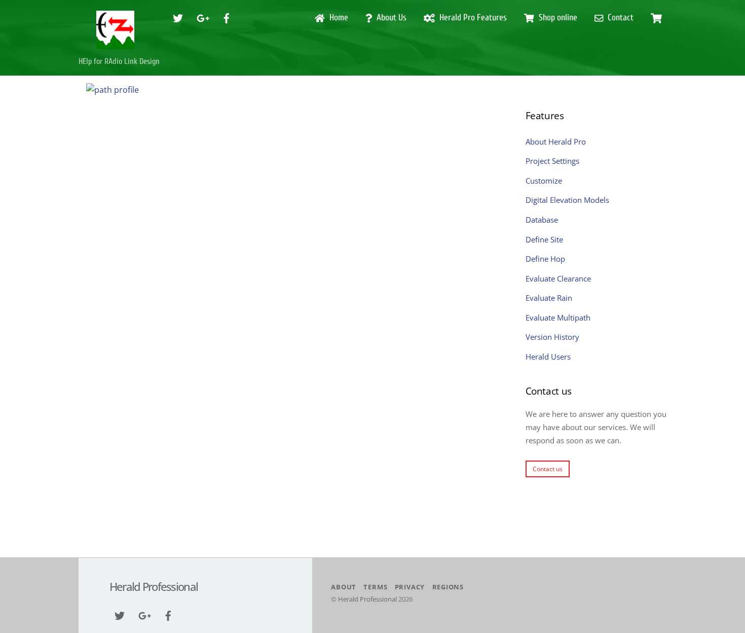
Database (542, 220)
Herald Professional (367, 599)
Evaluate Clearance (558, 278)
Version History (552, 337)
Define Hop (545, 259)
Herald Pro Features (472, 17)
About (343, 586)
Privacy (410, 586)
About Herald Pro (556, 141)
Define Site (544, 239)
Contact (620, 17)
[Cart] (656, 18)
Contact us (548, 469)
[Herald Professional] (115, 45)
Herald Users (548, 356)
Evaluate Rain (549, 298)
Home (337, 17)
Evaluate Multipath (558, 317)
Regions (448, 586)
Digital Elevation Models (567, 200)
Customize (544, 180)
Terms (375, 586)
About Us (390, 17)
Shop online (557, 17)
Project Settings (552, 161)
